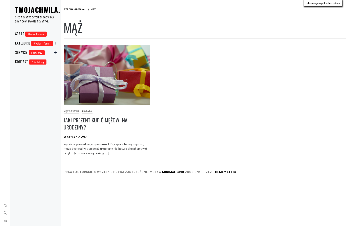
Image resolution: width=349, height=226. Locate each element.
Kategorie (32, 43)
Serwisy (28, 52)
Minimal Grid (173, 172)
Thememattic (224, 172)
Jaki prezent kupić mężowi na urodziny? (95, 123)
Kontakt (29, 61)
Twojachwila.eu (41, 9)
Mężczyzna (71, 111)
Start (29, 33)
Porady (87, 111)
